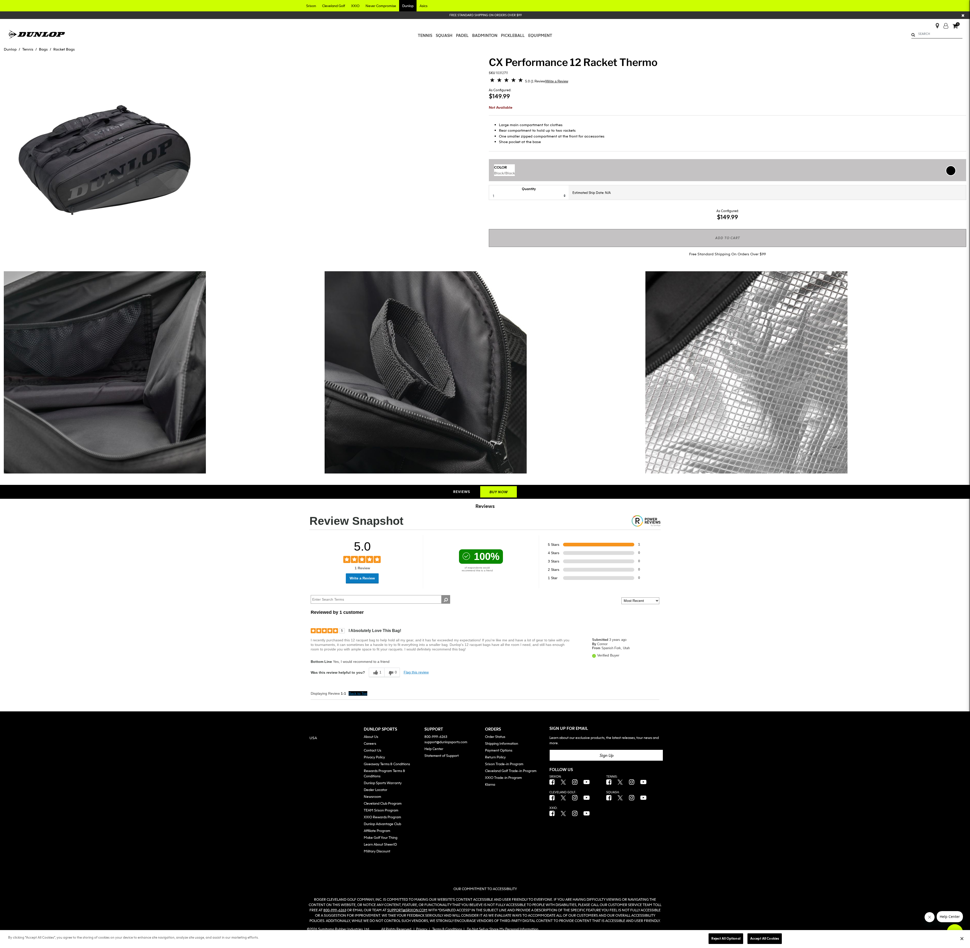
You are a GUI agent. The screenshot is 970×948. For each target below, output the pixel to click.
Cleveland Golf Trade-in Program (511, 771)
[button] (311, 5)
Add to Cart (727, 238)
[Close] (961, 938)
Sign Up (606, 755)
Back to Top (358, 693)
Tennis (27, 49)
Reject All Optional (725, 938)
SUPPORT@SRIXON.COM (407, 910)
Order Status (495, 736)
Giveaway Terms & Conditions (387, 764)
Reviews (461, 491)
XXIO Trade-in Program (503, 777)
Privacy (421, 929)
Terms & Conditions (447, 929)
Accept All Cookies (764, 938)
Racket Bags (64, 49)
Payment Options (498, 750)
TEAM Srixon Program (381, 810)
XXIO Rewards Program (382, 817)
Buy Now (498, 492)
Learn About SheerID (380, 844)
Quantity (529, 189)
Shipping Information (501, 743)
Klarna (490, 784)
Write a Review (557, 81)
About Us (371, 736)
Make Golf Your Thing (380, 837)
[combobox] (937, 33)
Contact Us (372, 750)
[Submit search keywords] (913, 35)
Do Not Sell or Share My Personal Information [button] (502, 929)
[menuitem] (425, 35)
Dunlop (10, 49)
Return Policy (495, 757)
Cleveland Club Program (383, 803)
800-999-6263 (435, 736)
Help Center (433, 749)
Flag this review (416, 672)
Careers (370, 743)
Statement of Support (441, 755)
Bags (43, 49)
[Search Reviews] (445, 599)
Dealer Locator (375, 789)
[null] (37, 33)
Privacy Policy (374, 757)
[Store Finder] (935, 24)
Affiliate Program (377, 830)
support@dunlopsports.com (445, 742)
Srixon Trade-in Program (504, 764)
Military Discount (377, 851)
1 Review (538, 81)
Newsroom (372, 796)
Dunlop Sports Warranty (383, 783)
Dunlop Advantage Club (382, 824)
